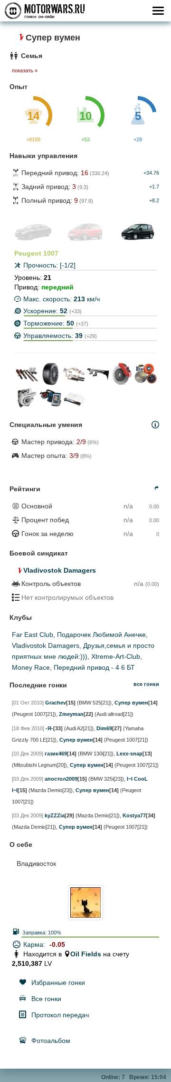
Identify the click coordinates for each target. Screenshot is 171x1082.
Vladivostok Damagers (59, 570)
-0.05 (57, 944)
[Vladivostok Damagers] (16, 570)
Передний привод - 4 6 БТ (94, 667)
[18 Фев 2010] (28, 728)
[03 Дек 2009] (27, 779)
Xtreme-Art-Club (115, 656)
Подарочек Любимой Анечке (101, 634)
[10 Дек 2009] (27, 753)
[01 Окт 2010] (28, 702)
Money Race (31, 667)
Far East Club (32, 634)
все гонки (146, 684)
